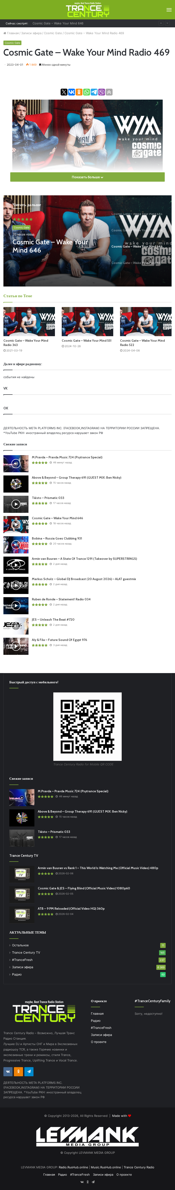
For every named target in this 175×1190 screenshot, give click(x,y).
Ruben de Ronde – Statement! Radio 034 (61, 599)
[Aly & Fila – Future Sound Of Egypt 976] (15, 646)
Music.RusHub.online (106, 1167)
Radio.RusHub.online (73, 1167)
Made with (120, 1116)
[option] (87, 241)
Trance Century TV (26, 952)
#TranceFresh (22, 960)
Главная (12, 33)
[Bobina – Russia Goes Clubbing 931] (15, 544)
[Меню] (169, 9)
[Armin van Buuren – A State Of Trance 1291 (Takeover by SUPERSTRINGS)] (15, 565)
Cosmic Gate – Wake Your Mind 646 (50, 246)
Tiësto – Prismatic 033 (48, 498)
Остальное (20, 945)
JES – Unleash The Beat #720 (53, 619)
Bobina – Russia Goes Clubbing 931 (57, 23)
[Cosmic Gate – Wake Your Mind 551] (87, 321)
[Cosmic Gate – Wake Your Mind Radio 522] (146, 321)
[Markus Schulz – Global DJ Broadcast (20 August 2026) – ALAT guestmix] (15, 585)
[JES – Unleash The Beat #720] (15, 626)
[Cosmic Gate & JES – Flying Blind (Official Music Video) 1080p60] (21, 894)
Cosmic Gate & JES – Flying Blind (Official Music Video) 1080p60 (84, 888)
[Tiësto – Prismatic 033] (15, 504)
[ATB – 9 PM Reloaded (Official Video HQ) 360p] (21, 915)
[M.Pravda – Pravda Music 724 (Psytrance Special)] (15, 463)
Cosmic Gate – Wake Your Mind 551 (86, 340)
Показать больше (86, 177)
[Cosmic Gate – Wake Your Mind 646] (15, 524)
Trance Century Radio (139, 1167)
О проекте (98, 1042)
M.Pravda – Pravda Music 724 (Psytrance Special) (67, 457)
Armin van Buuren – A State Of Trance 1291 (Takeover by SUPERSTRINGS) (84, 559)
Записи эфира (31, 33)
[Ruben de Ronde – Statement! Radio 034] (15, 605)
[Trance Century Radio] (87, 9)
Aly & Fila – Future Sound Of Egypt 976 (59, 640)
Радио (17, 974)
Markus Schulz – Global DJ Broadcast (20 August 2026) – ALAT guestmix (84, 579)
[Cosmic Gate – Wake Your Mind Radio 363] (29, 321)
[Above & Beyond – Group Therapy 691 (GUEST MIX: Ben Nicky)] (15, 484)
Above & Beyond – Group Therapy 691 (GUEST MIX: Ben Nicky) (76, 477)
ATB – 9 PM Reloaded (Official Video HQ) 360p (71, 908)
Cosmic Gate (53, 33)
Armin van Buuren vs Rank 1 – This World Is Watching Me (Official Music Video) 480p (98, 868)
